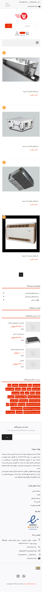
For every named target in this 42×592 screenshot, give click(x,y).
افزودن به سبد (21, 93)
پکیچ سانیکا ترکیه (34, 400)
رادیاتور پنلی (36, 389)
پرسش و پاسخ (36, 498)
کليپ (38, 494)
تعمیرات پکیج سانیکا (34, 396)
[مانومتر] (33, 364)
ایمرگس (18, 389)
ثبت (7, 437)
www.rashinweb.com (29, 584)
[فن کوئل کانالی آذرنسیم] (21, 124)
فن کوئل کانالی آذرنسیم (30, 146)
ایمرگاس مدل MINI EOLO (32, 412)
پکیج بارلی (11, 396)
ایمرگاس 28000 (10, 412)
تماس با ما (37, 501)
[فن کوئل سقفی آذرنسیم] (21, 179)
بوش (22, 393)
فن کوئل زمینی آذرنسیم (30, 256)
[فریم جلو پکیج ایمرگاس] (33, 353)
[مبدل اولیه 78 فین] (33, 340)
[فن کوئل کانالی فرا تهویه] (21, 70)
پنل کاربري (8, 4)
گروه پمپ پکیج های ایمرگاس (16, 323)
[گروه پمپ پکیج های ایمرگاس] (33, 327)
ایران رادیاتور (23, 385)
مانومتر (22, 360)
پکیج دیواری (15, 393)
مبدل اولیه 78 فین (18, 334)
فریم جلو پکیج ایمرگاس (17, 349)
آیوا (8, 404)
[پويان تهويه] (21, 16)
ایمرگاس (15, 385)
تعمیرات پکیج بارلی (16, 408)
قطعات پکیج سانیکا (21, 396)
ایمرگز (38, 393)
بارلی (9, 385)
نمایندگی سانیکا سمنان (33, 404)
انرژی (27, 393)
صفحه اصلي (36, 491)
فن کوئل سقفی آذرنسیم (30, 201)
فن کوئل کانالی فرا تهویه (30, 91)
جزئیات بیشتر (21, 97)
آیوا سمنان (19, 412)
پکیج (30, 385)
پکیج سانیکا (21, 404)
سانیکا (24, 389)
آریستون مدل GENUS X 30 (32, 408)
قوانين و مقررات (35, 505)
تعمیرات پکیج (10, 389)
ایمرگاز (32, 393)
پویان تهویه (36, 385)
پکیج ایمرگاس (24, 400)
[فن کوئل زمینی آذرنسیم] (21, 234)
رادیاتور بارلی (14, 400)
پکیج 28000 (13, 404)
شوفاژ (29, 389)
